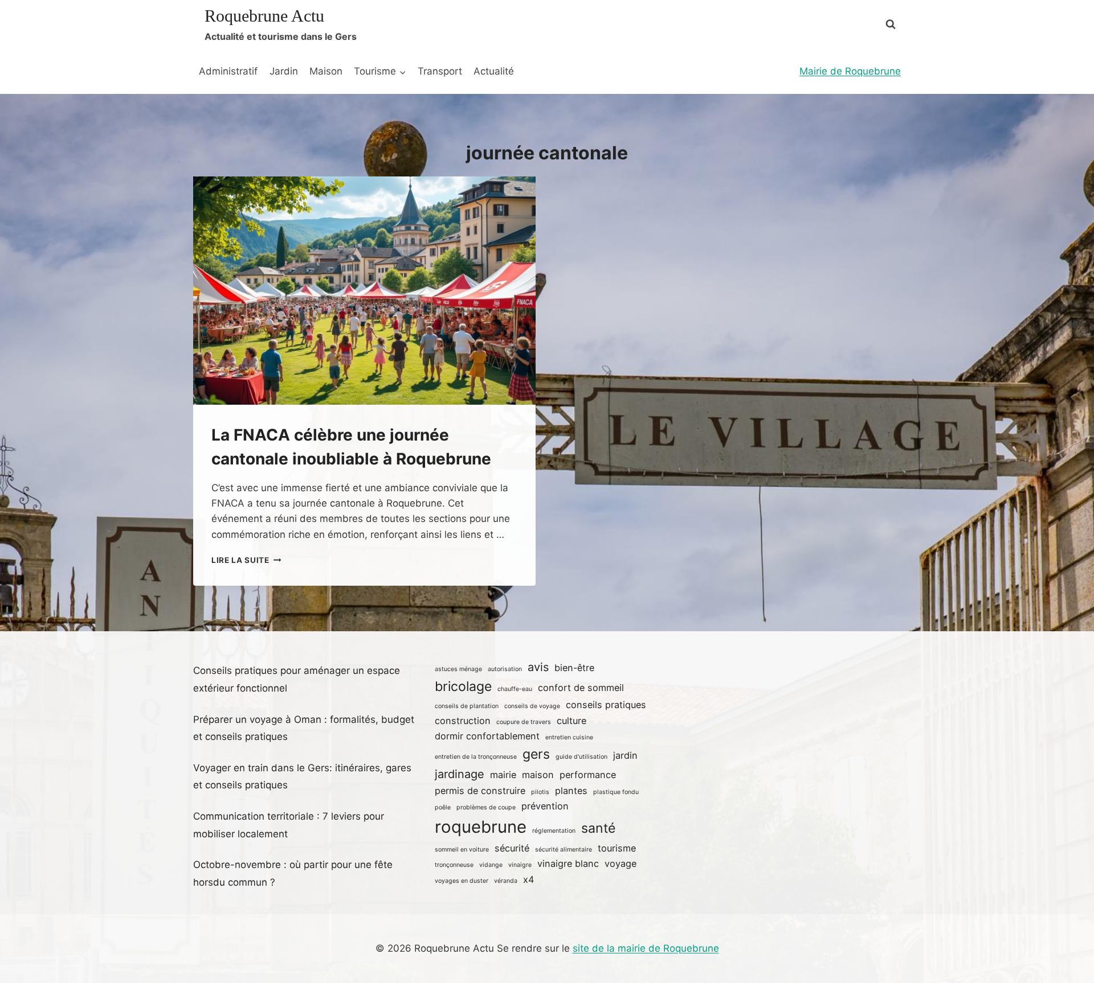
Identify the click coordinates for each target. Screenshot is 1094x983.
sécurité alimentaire (563, 849)
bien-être (574, 667)
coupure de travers (523, 722)
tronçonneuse (454, 865)
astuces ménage (458, 669)
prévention (545, 806)
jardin (625, 755)
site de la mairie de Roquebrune (646, 948)
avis (538, 667)
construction (463, 720)
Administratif (228, 71)
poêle (443, 807)
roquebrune (480, 827)
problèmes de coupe (486, 807)
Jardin (284, 71)
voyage (620, 863)
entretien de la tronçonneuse (476, 756)
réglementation (553, 830)
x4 (528, 879)
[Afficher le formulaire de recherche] (890, 24)
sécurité (512, 848)
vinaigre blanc (568, 863)
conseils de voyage (532, 706)
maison (538, 774)
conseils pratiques (606, 704)
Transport (440, 71)
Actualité (493, 71)
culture (571, 720)
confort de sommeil (581, 687)
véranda (505, 881)
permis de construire (480, 790)
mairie (503, 774)
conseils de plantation (467, 706)
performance (588, 774)
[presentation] (364, 290)
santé (598, 828)
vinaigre (520, 865)
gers (536, 754)
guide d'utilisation (581, 756)
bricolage (463, 686)
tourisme (617, 848)
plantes (571, 790)
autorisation (505, 669)
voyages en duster (461, 881)
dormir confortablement (487, 736)
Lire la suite (246, 560)
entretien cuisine (569, 737)
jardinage (459, 774)
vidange (491, 865)
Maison (325, 71)
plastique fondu (616, 792)
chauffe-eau (514, 689)
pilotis (540, 792)
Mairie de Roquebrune (850, 71)
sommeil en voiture (462, 849)
